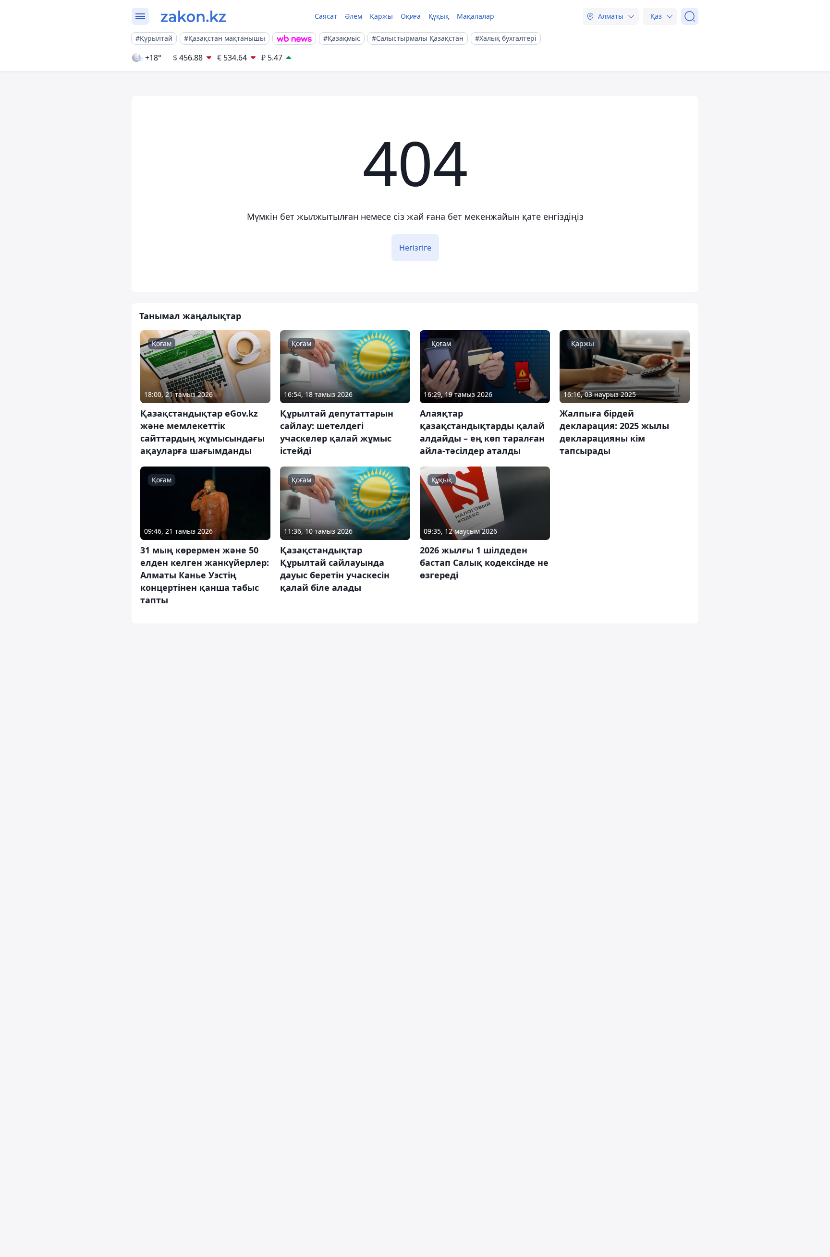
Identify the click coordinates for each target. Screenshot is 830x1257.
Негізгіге (415, 247)
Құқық (438, 16)
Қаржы (381, 16)
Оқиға (411, 16)
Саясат (326, 16)
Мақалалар (475, 16)
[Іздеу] (689, 16)
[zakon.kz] (193, 16)
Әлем (353, 16)
